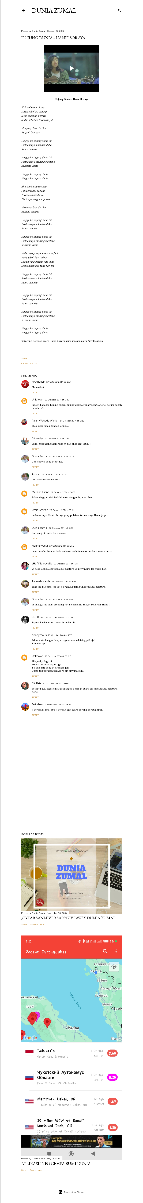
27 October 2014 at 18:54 (63, 581)
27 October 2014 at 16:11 (66, 563)
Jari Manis (38, 704)
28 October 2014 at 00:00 (59, 617)
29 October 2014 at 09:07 (58, 656)
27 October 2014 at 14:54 (54, 474)
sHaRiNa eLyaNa (42, 563)
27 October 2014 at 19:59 (61, 599)
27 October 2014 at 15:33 (61, 528)
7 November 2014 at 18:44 (58, 704)
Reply (35, 392)
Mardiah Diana (40, 492)
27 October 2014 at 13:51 (57, 438)
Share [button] (24, 358)
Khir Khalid (38, 617)
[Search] (120, 9)
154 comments (37, 924)
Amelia (36, 474)
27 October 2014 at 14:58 (63, 492)
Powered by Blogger (74, 1192)
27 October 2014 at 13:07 (59, 382)
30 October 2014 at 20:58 (56, 683)
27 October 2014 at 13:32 (72, 420)
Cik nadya (37, 438)
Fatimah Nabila (41, 581)
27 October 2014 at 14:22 (61, 456)
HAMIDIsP (38, 381)
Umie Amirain (40, 510)
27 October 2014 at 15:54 (61, 545)
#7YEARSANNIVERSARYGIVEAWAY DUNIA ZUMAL (68, 918)
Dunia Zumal (54, 10)
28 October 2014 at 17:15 (60, 635)
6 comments (36, 1170)
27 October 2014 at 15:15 (61, 510)
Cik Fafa (36, 683)
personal (33, 363)
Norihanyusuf (40, 545)
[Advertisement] (71, 799)
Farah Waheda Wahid (45, 420)
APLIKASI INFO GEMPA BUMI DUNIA (56, 1163)
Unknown (37, 399)
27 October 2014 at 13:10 (57, 399)
